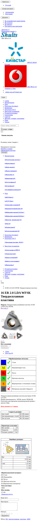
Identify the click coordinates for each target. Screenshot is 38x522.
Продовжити (5, 515)
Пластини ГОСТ (10, 109)
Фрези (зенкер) (10, 163)
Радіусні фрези (10, 182)
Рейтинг (3, 512)
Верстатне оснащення (12, 111)
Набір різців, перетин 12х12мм (14, 212)
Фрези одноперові (11, 171)
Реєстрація (8, 14)
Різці (6, 104)
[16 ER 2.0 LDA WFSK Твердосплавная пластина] (12, 331)
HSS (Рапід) (9, 197)
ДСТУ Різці (9, 201)
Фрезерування (9, 102)
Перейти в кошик (6, 149)
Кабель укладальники (12, 261)
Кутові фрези (9, 186)
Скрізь (7, 101)
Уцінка (7, 122)
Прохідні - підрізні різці (13, 220)
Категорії (4, 152)
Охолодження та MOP (12, 250)
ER (7, 519)
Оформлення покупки (8, 150)
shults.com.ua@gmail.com (13, 92)
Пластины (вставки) (11, 106)
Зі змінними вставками (13, 189)
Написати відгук (7, 494)
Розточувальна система (12, 159)
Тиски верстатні (10, 254)
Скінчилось (5, 348)
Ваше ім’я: (4, 498)
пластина (23, 519)
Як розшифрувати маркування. (15, 21)
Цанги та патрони (11, 257)
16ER (28, 519)
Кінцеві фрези (10, 178)
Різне (6, 120)
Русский (8, 5)
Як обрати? (8, 24)
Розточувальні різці (12, 231)
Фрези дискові (10, 167)
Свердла (7, 117)
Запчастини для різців (12, 205)
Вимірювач (8, 108)
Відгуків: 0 (4, 308)
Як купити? (8, 23)
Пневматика (9, 265)
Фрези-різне (9, 174)
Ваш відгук (4, 501)
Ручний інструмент (11, 113)
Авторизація (9, 12)
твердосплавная (13, 519)
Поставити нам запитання (13, 26)
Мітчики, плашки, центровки (14, 118)
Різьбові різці (10, 227)
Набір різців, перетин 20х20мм (14, 216)
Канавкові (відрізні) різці (14, 208)
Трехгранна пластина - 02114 (14, 242)
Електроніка (9, 115)
